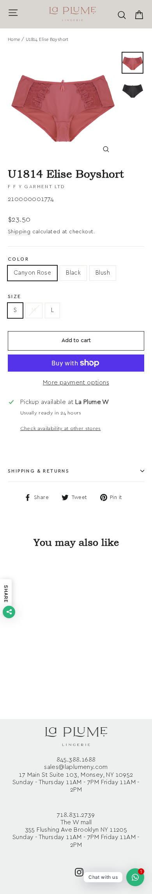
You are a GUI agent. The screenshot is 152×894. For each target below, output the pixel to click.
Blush (102, 273)
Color (18, 259)
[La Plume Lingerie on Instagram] (79, 871)
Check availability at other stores (60, 428)
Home (14, 39)
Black (73, 273)
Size (14, 296)
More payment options (76, 382)
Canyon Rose (32, 273)
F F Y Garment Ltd (36, 186)
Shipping (19, 232)
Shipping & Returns (38, 471)
